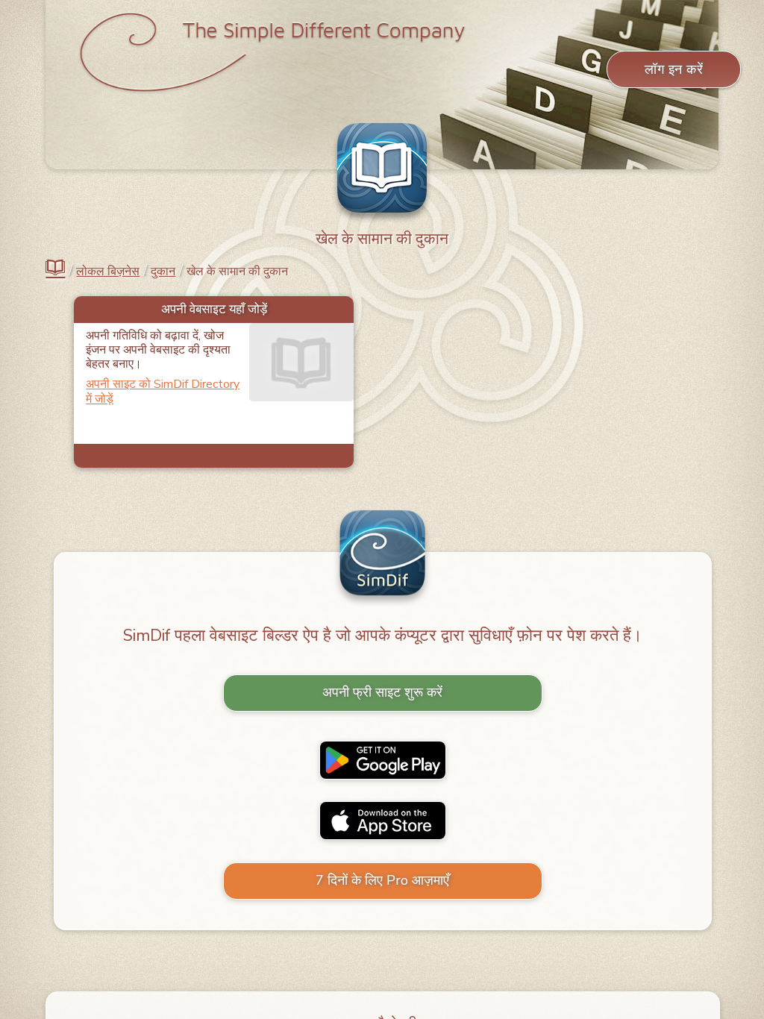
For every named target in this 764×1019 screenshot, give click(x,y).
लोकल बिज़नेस (108, 272)
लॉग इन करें (674, 69)
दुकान (163, 272)
